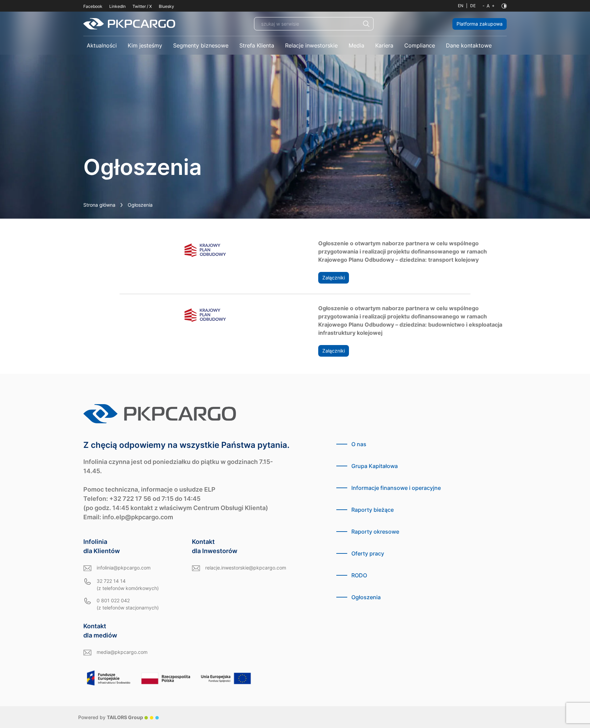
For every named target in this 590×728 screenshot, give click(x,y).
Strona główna (99, 205)
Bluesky (166, 6)
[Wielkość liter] (488, 6)
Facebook (92, 6)
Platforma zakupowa (479, 24)
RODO (359, 575)
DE (473, 5)
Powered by (110, 717)
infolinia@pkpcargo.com (124, 568)
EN (460, 5)
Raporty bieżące (372, 509)
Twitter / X (142, 6)
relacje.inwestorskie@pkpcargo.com (245, 568)
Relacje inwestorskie (311, 45)
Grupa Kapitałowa (374, 466)
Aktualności (102, 45)
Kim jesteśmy (145, 45)
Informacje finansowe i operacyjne (396, 487)
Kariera (384, 45)
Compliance (419, 45)
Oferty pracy (367, 553)
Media (356, 45)
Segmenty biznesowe (200, 45)
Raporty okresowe (375, 531)
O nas (358, 444)
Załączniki (333, 277)
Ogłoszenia (366, 597)
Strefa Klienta (256, 45)
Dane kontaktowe (469, 45)
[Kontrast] (504, 6)
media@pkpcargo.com (122, 652)
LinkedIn (117, 6)
